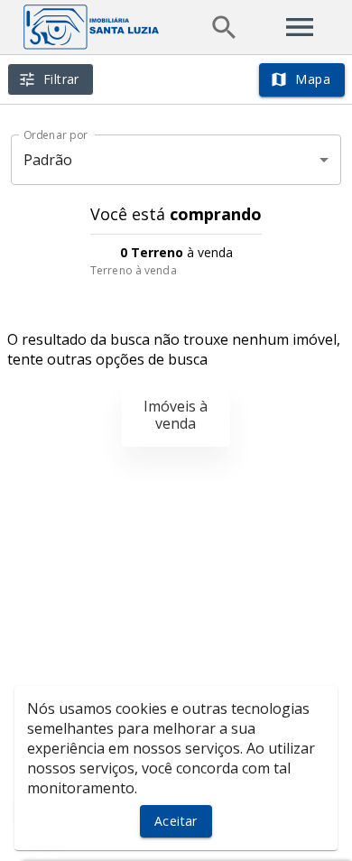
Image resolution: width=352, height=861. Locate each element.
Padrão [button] (48, 160)
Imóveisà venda (176, 414)
